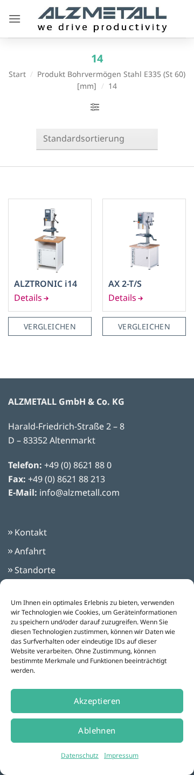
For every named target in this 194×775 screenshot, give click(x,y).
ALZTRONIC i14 (45, 284)
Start (17, 74)
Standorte (35, 570)
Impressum (121, 755)
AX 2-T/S (125, 284)
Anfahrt (30, 551)
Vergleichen (50, 326)
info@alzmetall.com (79, 492)
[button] (14, 18)
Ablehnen (97, 730)
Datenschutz (80, 755)
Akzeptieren (97, 700)
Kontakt (31, 532)
